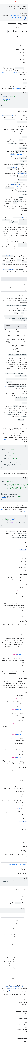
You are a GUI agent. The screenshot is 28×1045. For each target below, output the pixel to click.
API (13, 9)
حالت (20, 634)
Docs (25, 6)
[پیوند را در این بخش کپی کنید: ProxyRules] (17, 678)
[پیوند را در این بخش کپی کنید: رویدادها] (19, 869)
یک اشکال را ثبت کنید (23, 1002)
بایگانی (25, 1015)
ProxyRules (18, 668)
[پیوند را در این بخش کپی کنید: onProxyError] (16, 873)
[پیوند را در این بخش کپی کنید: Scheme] (19, 818)
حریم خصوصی (20, 1038)
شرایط (25, 1038)
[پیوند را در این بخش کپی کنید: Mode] (21, 546)
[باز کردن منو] (25, 2)
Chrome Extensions (14, 6)
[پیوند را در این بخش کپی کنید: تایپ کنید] (21, 860)
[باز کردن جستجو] (13, 2)
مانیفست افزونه (16, 88)
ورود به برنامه (4, 1)
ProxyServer (18, 709)
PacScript (19, 654)
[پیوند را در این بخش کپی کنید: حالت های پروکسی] (15, 126)
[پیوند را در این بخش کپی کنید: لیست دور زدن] (17, 295)
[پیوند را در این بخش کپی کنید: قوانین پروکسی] (16, 214)
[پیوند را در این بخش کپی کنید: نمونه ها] (19, 424)
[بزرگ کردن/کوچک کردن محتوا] (17, 36)
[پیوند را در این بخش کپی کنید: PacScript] (18, 574)
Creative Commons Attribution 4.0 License (15, 986)
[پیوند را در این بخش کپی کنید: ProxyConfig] (16, 621)
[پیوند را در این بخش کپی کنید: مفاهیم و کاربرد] (15, 111)
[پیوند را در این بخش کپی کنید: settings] (19, 851)
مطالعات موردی (24, 1013)
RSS (26, 1031)
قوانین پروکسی (15, 186)
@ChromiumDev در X (22, 1024)
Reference (20, 9)
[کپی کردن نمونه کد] (25, 93)
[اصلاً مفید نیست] (16, 28)
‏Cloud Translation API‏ (14, 15)
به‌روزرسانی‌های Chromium (21, 1011)
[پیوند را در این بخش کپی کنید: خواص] (22, 584)
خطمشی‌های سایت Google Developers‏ (15, 990)
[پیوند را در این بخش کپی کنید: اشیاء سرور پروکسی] (14, 253)
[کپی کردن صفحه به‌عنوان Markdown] (5, 31)
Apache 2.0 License (12, 988)
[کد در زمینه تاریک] (23, 93)
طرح (20, 808)
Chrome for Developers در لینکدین (19, 1029)
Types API (6, 439)
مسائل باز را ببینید (23, 1004)
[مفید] (18, 28)
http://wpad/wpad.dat (16, 154)
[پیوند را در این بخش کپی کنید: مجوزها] (20, 79)
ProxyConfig (22, 864)
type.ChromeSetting (13, 864)
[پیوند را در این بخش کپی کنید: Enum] (22, 554)
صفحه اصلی (24, 23)
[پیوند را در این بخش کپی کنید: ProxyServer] (16, 767)
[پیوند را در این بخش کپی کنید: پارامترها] (22, 893)
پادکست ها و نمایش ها (22, 1018)
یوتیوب (25, 1027)
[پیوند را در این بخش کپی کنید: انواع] (22, 542)
